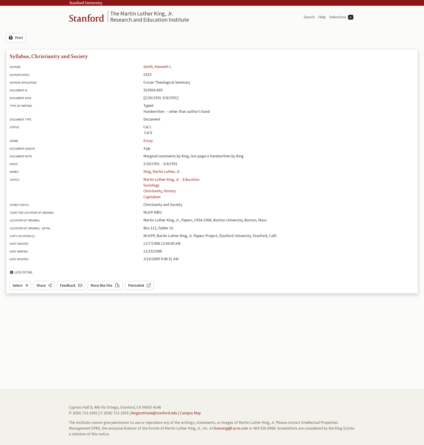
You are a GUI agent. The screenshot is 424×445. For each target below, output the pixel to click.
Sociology (151, 185)
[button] (44, 285)
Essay (148, 140)
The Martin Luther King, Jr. (141, 13)
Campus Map (190, 413)
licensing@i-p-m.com (231, 428)
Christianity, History (159, 191)
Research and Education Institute (149, 19)
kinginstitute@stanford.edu (154, 413)
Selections (340, 17)
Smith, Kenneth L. (157, 66)
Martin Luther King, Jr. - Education (171, 179)
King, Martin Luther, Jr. (161, 171)
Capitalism (152, 196)
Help (322, 17)
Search (309, 17)
